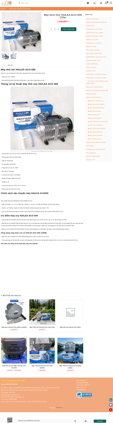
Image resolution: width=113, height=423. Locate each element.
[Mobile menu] (110, 2)
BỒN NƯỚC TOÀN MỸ (94, 43)
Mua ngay (100, 421)
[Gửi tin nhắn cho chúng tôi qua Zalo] (110, 401)
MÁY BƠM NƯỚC (93, 64)
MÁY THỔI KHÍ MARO (96, 125)
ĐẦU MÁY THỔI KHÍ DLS (97, 101)
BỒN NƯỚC (91, 25)
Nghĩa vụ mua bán (81, 387)
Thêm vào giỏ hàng (68, 29)
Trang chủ (2, 8)
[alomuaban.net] (6, 3)
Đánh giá (10, 65)
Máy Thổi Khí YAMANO (96, 135)
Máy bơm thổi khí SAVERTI (97, 104)
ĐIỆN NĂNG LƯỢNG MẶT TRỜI (97, 57)
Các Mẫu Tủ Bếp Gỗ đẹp (94, 53)
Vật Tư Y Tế (91, 159)
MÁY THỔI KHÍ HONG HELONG (99, 121)
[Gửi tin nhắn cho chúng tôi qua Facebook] (110, 405)
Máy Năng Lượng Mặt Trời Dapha (97, 77)
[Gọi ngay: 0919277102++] (110, 409)
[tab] (3, 65)
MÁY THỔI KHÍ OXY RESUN (98, 128)
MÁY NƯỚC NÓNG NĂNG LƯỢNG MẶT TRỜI (98, 82)
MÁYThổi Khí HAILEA (12, 295)
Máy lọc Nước (92, 71)
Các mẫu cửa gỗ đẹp (93, 50)
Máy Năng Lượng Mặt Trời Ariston (97, 74)
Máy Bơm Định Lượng (94, 60)
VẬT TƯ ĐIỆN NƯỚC (94, 156)
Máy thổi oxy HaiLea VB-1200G (70, 327)
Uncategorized (92, 153)
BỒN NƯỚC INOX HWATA (95, 36)
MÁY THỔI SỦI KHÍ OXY (95, 97)
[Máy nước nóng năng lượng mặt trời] (101, 3)
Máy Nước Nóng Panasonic (95, 87)
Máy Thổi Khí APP (95, 114)
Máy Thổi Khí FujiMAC (96, 118)
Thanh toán (87, 385)
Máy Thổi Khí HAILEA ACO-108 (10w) (42, 327)
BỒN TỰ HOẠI (92, 46)
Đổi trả (84, 389)
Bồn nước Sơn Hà (93, 39)
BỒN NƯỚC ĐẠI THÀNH (95, 29)
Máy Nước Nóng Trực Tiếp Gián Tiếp (98, 90)
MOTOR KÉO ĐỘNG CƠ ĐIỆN (96, 142)
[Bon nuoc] (94, 3)
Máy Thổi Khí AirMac (95, 111)
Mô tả (3, 65)
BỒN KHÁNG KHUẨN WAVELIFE (97, 22)
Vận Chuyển (79, 385)
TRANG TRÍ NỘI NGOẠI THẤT (96, 149)
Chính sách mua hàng (82, 382)
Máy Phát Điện (92, 94)
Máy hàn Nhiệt (92, 67)
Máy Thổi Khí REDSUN (96, 132)
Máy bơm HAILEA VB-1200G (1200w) (14, 327)
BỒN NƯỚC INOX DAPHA (95, 32)
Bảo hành (78, 389)
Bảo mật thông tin (81, 380)
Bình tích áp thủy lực (93, 19)
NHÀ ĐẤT (90, 146)
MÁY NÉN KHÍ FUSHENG (97, 107)
